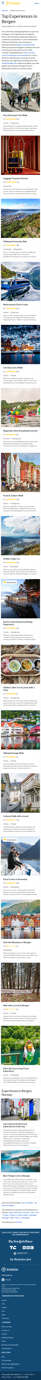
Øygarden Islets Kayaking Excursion (20, 430)
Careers (4, 1334)
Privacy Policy (6, 1377)
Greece (4, 1300)
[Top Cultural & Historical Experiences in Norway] (20, 1109)
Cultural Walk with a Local (15, 816)
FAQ (3, 1357)
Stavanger (5, 1218)
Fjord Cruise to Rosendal (15, 879)
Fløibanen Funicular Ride (15, 241)
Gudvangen (25, 1218)
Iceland (4, 1307)
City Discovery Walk (13, 367)
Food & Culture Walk (13, 495)
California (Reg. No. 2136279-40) (10, 1288)
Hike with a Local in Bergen (16, 1005)
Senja (12, 1218)
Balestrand (18, 1212)
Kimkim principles (7, 1337)
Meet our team (7, 1327)
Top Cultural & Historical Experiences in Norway (15, 1125)
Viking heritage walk (9, 63)
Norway (5, 10)
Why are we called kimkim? (11, 1364)
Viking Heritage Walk (13, 753)
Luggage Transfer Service (15, 178)
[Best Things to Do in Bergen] (20, 1161)
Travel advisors (7, 1348)
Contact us (5, 1330)
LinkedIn (8, 1280)
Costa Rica (5, 1318)
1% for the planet (8, 1368)
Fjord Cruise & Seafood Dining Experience (17, 623)
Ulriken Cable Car (11, 558)
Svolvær (26, 1212)
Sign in (37, 3)
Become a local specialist (10, 1345)
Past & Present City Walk (15, 115)
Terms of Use (28, 1374)
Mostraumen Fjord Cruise (15, 304)
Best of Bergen (27, 1203)
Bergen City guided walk (25, 45)
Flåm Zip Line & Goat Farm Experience (16, 1069)
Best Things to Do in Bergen (16, 1175)
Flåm (32, 1212)
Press (4, 1341)
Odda (11, 1212)
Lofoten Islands (22, 1215)
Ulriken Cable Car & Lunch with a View (19, 688)
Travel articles (6, 1360)
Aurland (12, 1215)
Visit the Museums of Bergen (17, 942)
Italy (3, 1304)
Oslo (37, 1212)
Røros (17, 1218)
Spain (3, 1315)
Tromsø (5, 1215)
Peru (3, 1311)
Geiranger (33, 1215)
